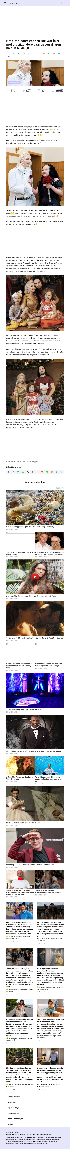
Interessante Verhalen (14, 462)
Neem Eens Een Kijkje (15, 1119)
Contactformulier (36, 1134)
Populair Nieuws (13, 1113)
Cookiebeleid (20, 1134)
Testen (10, 1124)
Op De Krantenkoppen (31, 462)
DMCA (28, 1134)
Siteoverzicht (47, 1134)
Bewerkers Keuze (14, 82)
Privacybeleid (10, 1134)
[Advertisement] (35, 24)
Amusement (12, 1102)
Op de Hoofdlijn (13, 1108)
